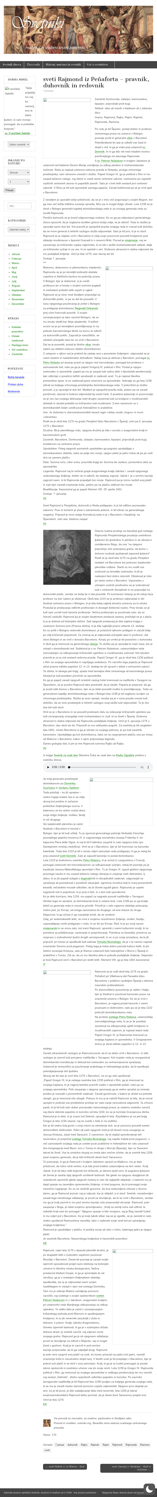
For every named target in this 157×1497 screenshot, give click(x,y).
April (14, 267)
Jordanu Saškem (69, 787)
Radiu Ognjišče (125, 755)
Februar (16, 258)
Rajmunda (131, 1445)
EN (45, 1404)
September (18, 290)
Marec (15, 263)
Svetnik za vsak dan (66, 755)
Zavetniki (17, 354)
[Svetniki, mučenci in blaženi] (78, 27)
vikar (130, 137)
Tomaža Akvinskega (109, 941)
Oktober (16, 294)
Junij (14, 276)
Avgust (16, 285)
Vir (44, 498)
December (18, 303)
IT (44, 964)
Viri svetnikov (20, 349)
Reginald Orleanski (86, 308)
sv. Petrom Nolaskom (110, 160)
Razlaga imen (20, 345)
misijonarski (50, 928)
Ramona (144, 1445)
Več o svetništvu (97, 64)
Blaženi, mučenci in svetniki (63, 64)
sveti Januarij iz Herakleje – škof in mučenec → (131, 1468)
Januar (16, 254)
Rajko (84, 1445)
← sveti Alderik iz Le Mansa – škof (65, 1466)
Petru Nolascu (91, 860)
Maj (14, 272)
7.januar (59, 1445)
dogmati (86, 878)
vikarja (94, 643)
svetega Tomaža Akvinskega (89, 1138)
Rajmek (95, 1445)
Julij (14, 281)
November (18, 299)
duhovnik (73, 1445)
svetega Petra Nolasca (122, 1016)
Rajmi (106, 1445)
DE (45, 1243)
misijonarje (131, 240)
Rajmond (117, 1445)
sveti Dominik (68, 855)
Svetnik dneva (12, 64)
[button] (149, 1489)
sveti (47, 1450)
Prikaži (10, 190)
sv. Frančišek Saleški (17, 133)
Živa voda (33, 64)
